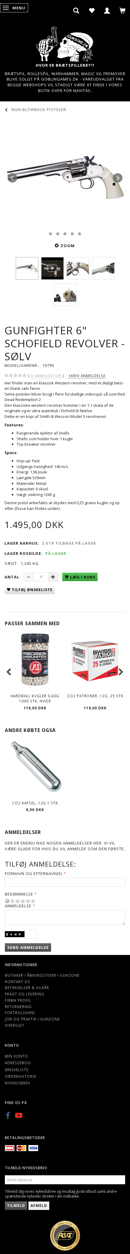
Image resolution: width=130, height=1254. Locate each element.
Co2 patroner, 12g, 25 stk (95, 695)
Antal (13, 577)
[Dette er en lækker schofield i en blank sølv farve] (65, 178)
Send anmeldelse (28, 947)
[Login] (107, 10)
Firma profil (18, 1000)
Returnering (18, 1006)
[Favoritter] (91, 10)
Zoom (67, 245)
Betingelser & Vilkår (27, 987)
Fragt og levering (24, 993)
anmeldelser (46, 375)
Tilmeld (16, 1205)
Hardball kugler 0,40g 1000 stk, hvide (35, 698)
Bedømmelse (19, 894)
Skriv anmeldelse (87, 375)
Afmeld (39, 1205)
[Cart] (122, 10)
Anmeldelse (18, 906)
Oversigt (14, 1025)
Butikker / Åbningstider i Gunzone (42, 975)
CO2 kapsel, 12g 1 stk (35, 802)
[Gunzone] (65, 42)
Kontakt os (17, 981)
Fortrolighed (20, 1012)
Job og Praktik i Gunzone (32, 1019)
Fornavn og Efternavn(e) (33, 873)
